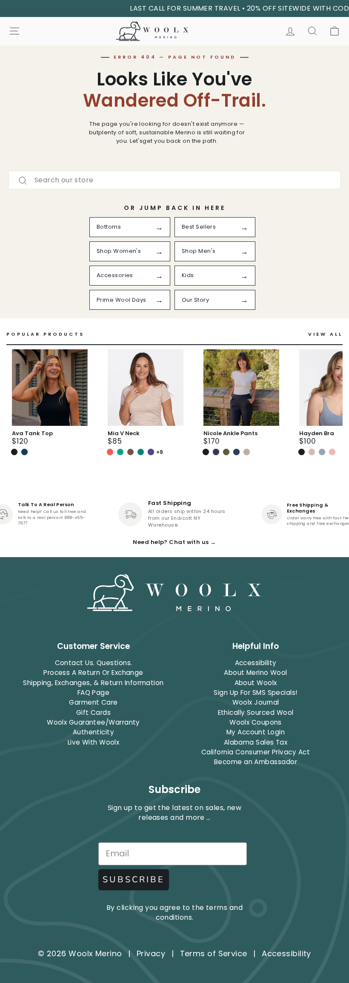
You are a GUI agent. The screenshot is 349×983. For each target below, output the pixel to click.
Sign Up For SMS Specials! (255, 692)
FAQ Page (93, 692)
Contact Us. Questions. (93, 662)
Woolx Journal (255, 702)
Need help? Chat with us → (174, 542)
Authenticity (93, 732)
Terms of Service (213, 953)
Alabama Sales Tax (256, 742)
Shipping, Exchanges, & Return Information (93, 682)
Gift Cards (93, 712)
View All (325, 334)
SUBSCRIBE (134, 879)
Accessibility (256, 662)
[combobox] (174, 180)
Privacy (151, 953)
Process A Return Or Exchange (93, 672)
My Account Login (255, 732)
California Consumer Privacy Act (255, 752)
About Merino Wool (255, 672)
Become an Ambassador (255, 761)
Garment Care (93, 702)
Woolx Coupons (255, 722)
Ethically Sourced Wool (256, 712)
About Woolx (256, 682)
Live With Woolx (94, 742)
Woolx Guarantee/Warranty (93, 722)
